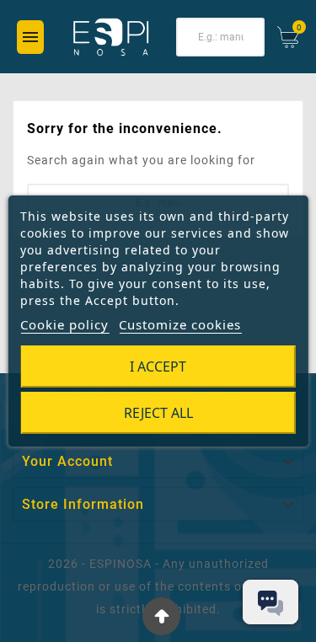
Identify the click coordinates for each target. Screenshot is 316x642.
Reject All (158, 413)
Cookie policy (64, 324)
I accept (158, 366)
